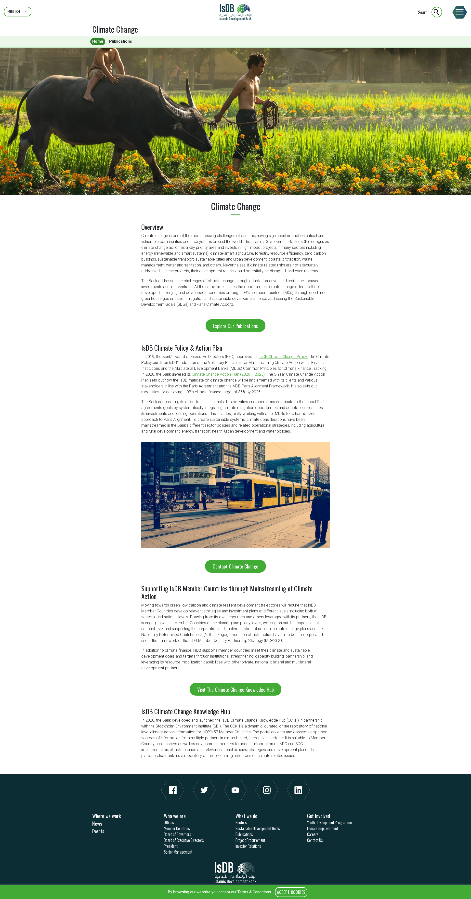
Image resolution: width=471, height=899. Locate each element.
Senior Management (178, 852)
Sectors (241, 822)
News (97, 823)
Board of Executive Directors (184, 840)
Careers (312, 834)
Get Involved (318, 816)
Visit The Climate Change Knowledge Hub (235, 689)
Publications (120, 41)
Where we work (106, 816)
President (171, 846)
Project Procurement (250, 840)
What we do (246, 816)
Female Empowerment (322, 828)
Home (97, 41)
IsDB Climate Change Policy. (283, 356)
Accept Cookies (291, 892)
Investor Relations (248, 846)
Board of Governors (177, 834)
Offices (169, 822)
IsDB (235, 12)
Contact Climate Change (235, 566)
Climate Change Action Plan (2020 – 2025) (228, 374)
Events (98, 831)
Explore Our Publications (235, 326)
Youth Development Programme (329, 822)
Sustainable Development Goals (258, 828)
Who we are (175, 816)
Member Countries (177, 828)
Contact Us (315, 840)
